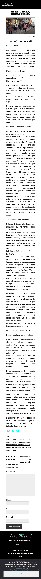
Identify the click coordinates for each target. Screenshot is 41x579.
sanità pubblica (18, 445)
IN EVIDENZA (20, 11)
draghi (13, 439)
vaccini (9, 450)
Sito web (9, 517)
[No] (38, 569)
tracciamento (27, 447)
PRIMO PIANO (20, 14)
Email (9, 509)
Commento (11, 472)
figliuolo (20, 439)
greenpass (27, 439)
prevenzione (20, 442)
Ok (21, 574)
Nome (9, 500)
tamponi (18, 447)
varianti (15, 450)
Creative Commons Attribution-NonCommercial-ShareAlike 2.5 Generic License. (20, 553)
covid (8, 439)
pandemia (10, 442)
